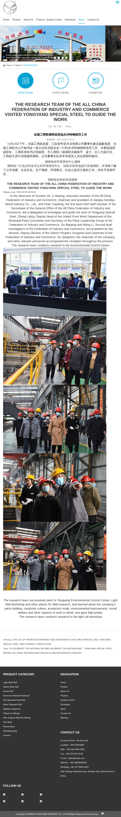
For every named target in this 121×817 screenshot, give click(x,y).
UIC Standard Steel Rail (14, 700)
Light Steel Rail (10, 682)
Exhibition (95, 93)
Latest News (60, 93)
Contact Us (93, 19)
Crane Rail (8, 691)
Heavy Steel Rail (10, 687)
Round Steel (9, 726)
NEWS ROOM (30, 65)
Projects (40, 19)
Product (16, 19)
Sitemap (64, 717)
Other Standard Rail (12, 704)
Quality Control (54, 19)
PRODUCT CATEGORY (19, 674)
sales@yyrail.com (76, 758)
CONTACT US (69, 732)
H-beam (7, 735)
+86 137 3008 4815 (79, 767)
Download (70, 19)
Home (6, 19)
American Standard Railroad (16, 695)
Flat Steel (7, 722)
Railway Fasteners (11, 709)
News (82, 19)
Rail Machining (10, 731)
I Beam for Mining (11, 713)
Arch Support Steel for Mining (17, 717)
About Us (28, 19)
